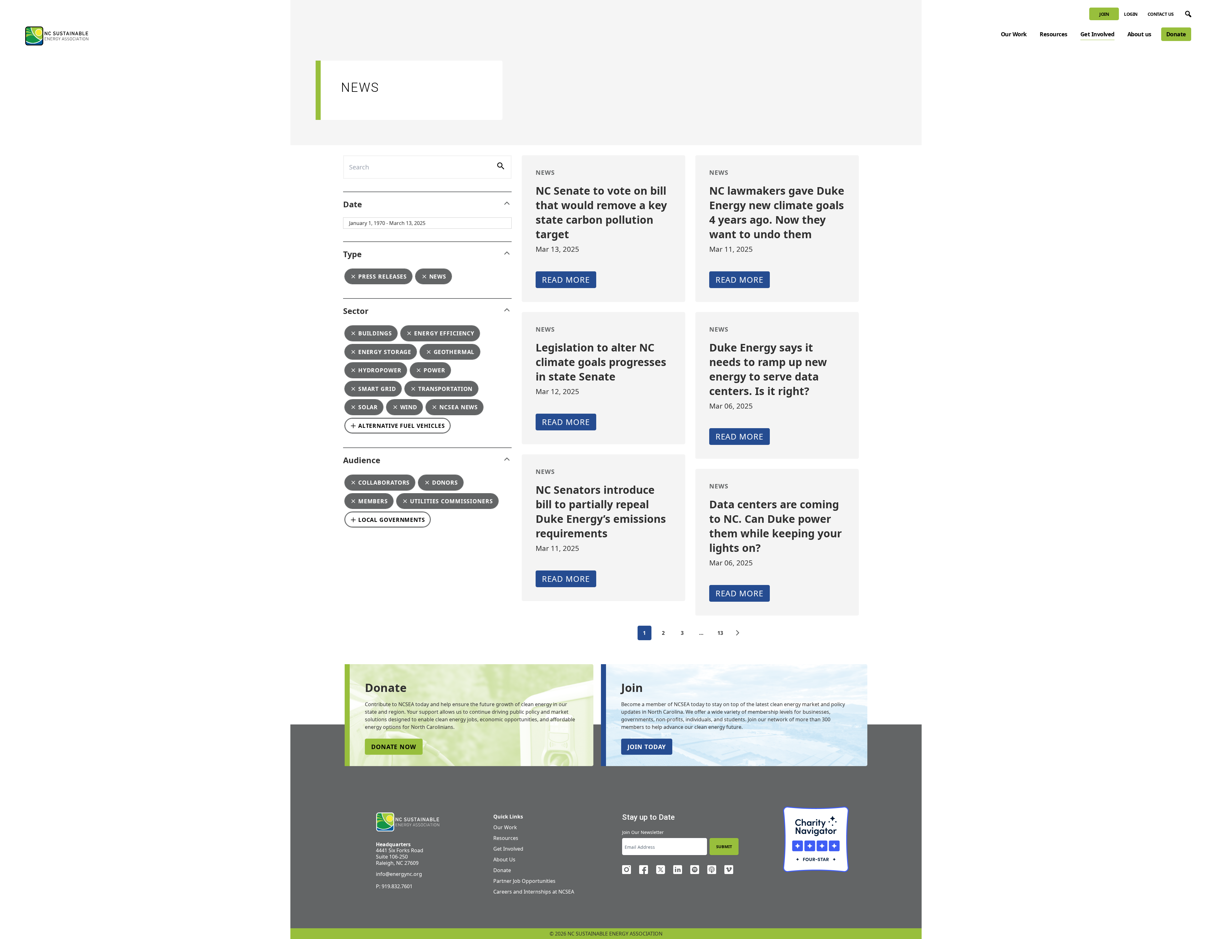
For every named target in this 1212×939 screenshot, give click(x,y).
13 (720, 632)
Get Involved (1097, 34)
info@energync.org (399, 874)
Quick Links (508, 816)
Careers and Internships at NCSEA (533, 891)
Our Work (1014, 34)
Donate (1176, 34)
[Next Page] (738, 633)
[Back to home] (407, 822)
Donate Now (393, 746)
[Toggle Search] (1187, 13)
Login (1131, 14)
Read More (566, 279)
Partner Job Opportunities (524, 880)
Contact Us (1161, 14)
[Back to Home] (56, 36)
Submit (724, 846)
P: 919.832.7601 (394, 886)
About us (1139, 34)
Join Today (646, 746)
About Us (504, 859)
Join (1104, 14)
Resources (1053, 34)
